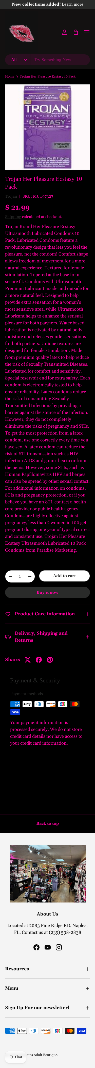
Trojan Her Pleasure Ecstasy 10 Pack (47, 77)
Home (9, 77)
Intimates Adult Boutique (37, 1055)
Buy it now (47, 592)
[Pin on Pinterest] (49, 659)
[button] (75, 32)
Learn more (72, 4)
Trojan (11, 196)
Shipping (13, 216)
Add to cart (64, 575)
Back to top (47, 823)
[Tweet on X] (27, 659)
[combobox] (47, 59)
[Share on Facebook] (38, 659)
